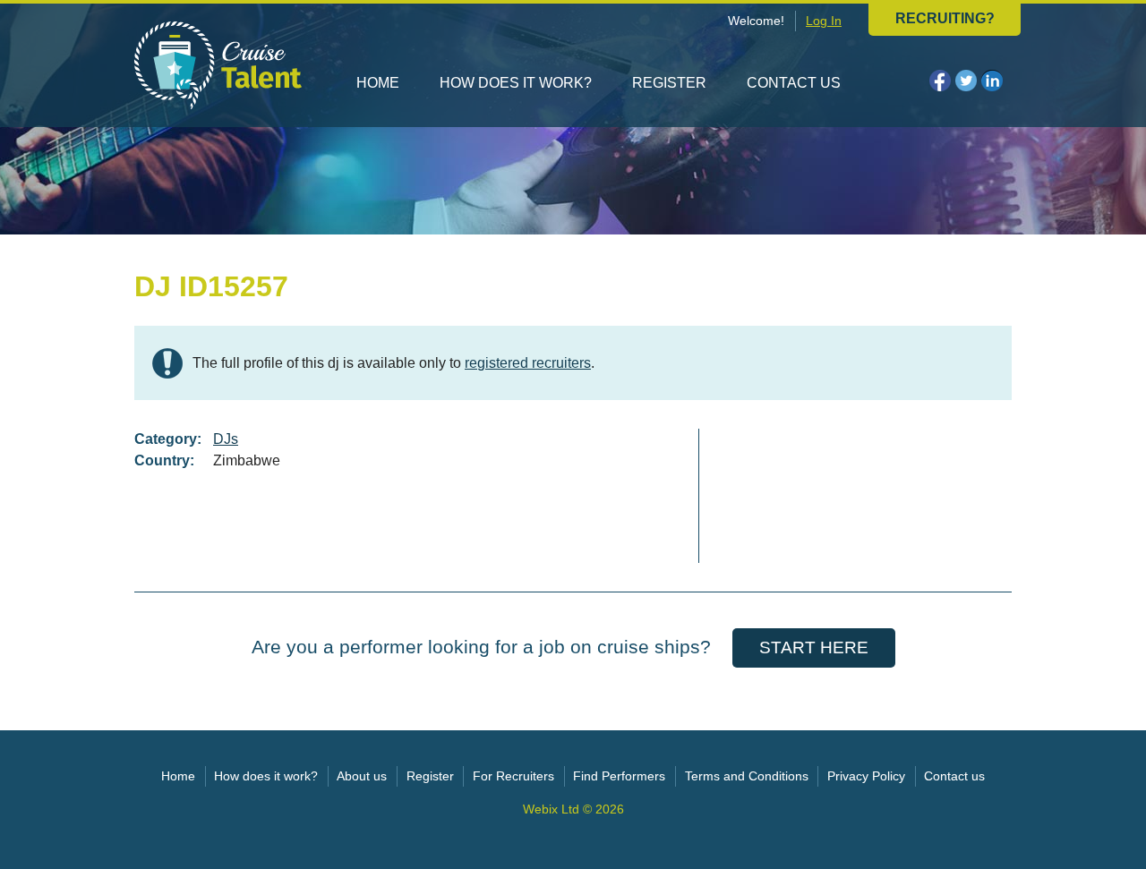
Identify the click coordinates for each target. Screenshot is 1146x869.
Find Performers (619, 776)
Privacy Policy (866, 776)
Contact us (794, 82)
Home (377, 82)
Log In (824, 21)
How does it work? (516, 82)
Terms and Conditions (746, 776)
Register (669, 82)
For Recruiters (513, 776)
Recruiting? (945, 18)
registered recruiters (528, 363)
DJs (225, 439)
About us (362, 776)
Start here (813, 647)
